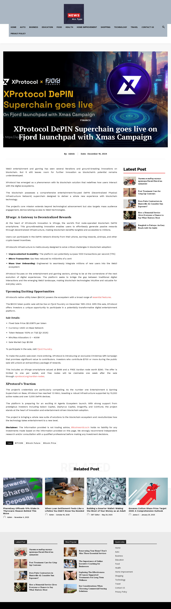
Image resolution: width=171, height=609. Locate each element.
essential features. (102, 297)
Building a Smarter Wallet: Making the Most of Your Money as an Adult (106, 509)
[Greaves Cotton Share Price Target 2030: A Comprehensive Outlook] (148, 491)
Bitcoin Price (49, 443)
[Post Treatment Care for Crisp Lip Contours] (129, 192)
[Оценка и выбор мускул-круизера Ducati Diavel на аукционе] (129, 181)
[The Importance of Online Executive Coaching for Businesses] (70, 563)
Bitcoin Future (33, 443)
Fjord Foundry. (44, 349)
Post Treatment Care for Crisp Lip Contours (149, 192)
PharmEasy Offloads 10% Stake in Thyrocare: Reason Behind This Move (21, 511)
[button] (163, 27)
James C (136, 515)
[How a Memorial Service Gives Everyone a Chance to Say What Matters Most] (129, 215)
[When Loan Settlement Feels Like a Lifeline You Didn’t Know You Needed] (64, 491)
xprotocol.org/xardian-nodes (29, 376)
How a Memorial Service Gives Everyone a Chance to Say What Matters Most (151, 215)
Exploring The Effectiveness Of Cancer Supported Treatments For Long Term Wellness (91, 576)
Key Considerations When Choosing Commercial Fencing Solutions (93, 588)
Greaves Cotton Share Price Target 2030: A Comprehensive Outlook (147, 509)
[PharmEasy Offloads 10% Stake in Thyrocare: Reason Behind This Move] (22, 491)
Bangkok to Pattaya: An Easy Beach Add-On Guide (151, 226)
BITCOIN (19, 443)
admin (71, 154)
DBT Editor (95, 515)
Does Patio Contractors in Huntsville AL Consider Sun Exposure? (150, 204)
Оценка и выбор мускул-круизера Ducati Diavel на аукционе (150, 181)
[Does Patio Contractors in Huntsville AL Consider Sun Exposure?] (129, 203)
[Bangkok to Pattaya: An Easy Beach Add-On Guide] (129, 226)
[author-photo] (5, 517)
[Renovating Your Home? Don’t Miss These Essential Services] (70, 552)
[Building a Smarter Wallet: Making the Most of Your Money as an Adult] (106, 491)
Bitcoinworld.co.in (80, 427)
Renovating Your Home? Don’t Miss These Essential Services (93, 552)
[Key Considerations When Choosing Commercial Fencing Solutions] (70, 588)
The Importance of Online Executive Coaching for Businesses (91, 564)
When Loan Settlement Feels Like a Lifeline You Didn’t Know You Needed (64, 509)
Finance (85, 120)
